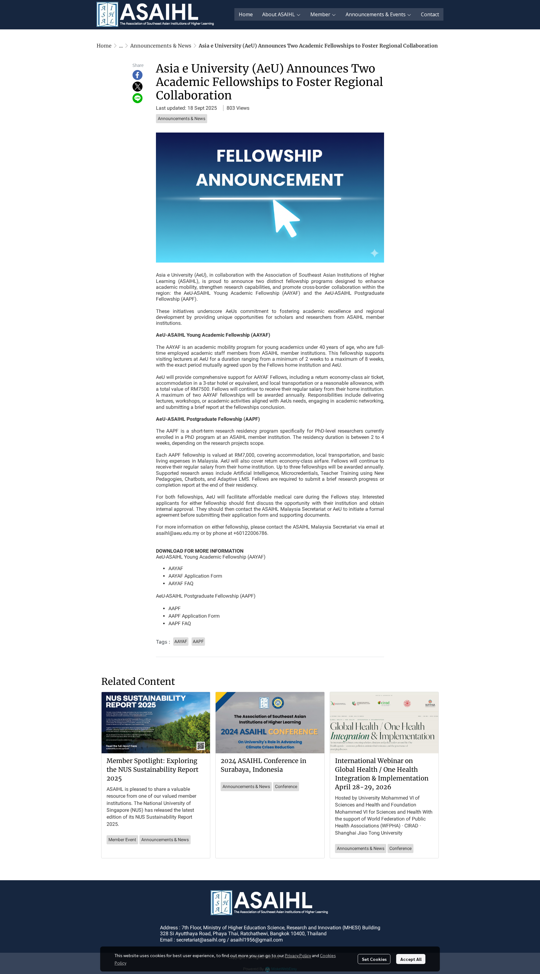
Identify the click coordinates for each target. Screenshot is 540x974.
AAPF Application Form (194, 616)
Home (104, 46)
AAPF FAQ (179, 623)
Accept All (411, 959)
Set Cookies (374, 959)
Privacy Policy (298, 955)
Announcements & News (160, 46)
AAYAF (175, 568)
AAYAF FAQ (180, 583)
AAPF (174, 608)
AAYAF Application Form (195, 576)
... (121, 46)
